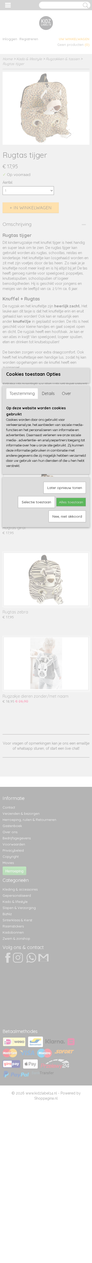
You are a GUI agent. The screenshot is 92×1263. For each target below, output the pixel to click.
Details (48, 393)
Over (66, 393)
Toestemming (22, 393)
